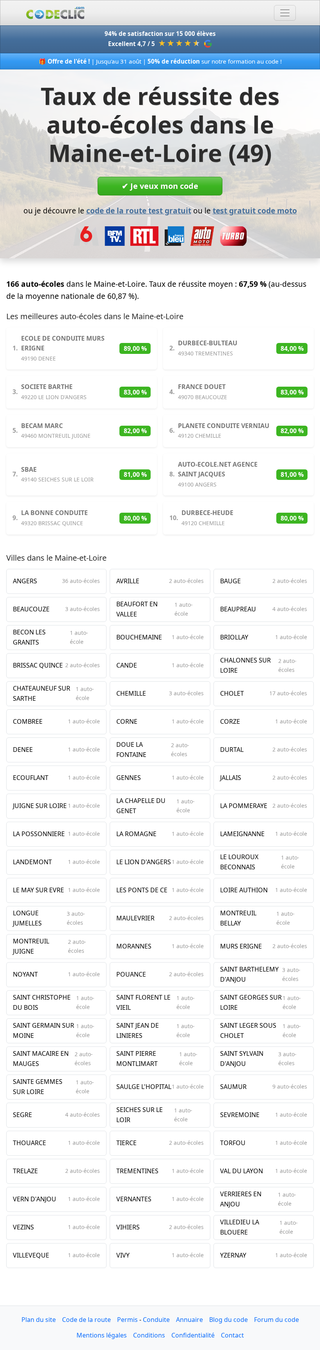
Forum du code (276, 1319)
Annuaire (189, 1319)
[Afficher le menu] (285, 13)
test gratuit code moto (255, 210)
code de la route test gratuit (138, 210)
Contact (232, 1335)
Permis (127, 1319)
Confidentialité (193, 1335)
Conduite (156, 1319)
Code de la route (86, 1319)
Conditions (149, 1335)
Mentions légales (101, 1335)
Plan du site (38, 1319)
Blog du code (228, 1319)
